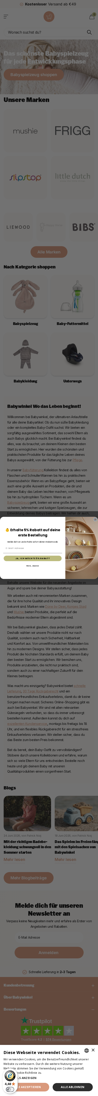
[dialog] (49, 1070)
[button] (49, 1078)
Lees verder (51, 1073)
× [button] (93, 1050)
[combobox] (86, 1050)
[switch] (10, 1089)
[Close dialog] (95, 519)
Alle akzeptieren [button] (27, 1087)
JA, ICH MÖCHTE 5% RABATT (32, 558)
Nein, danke (32, 566)
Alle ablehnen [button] (72, 1087)
